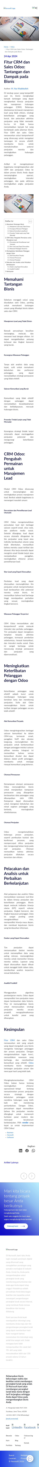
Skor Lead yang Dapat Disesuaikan (19, 246)
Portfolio (9, 1445)
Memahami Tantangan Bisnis (15, 224)
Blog (16, 1440)
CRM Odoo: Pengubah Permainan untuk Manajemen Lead (18, 239)
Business (10, 1132)
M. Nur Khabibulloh (19, 89)
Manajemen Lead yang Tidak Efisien (20, 226)
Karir (8, 1440)
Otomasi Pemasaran (15, 258)
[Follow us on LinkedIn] (17, 1427)
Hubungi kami (12, 1226)
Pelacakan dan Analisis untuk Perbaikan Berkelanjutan (18, 263)
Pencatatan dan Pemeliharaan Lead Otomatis (19, 243)
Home (6, 47)
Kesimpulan (10, 271)
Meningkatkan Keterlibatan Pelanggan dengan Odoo (18, 252)
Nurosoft (10, 1135)
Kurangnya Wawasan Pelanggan (19, 229)
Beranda (9, 1436)
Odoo (12, 47)
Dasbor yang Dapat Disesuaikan (19, 267)
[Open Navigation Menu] (34, 8)
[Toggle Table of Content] (29, 221)
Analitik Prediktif (14, 269)
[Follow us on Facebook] (30, 1427)
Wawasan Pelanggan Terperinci (18, 248)
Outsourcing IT (28, 1437)
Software (10, 1137)
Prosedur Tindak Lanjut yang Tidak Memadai (19, 234)
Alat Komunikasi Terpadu (17, 255)
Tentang (17, 1445)
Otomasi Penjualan (15, 260)
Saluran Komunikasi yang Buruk (19, 231)
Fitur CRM (9, 1040)
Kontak (26, 1443)
